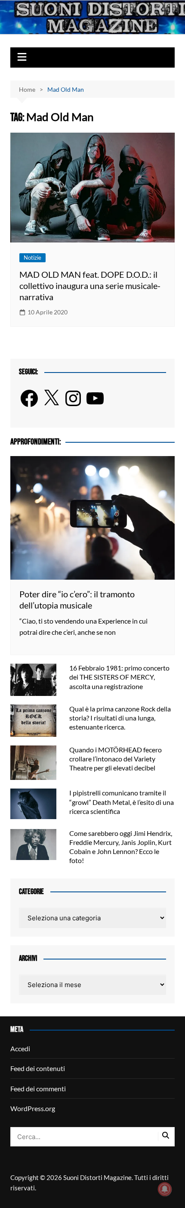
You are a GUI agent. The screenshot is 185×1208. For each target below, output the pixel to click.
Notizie (32, 257)
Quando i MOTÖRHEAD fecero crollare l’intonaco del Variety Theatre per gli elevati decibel (115, 758)
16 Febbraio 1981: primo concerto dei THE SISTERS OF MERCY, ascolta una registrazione (119, 677)
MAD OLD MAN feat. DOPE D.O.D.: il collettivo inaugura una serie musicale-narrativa (89, 285)
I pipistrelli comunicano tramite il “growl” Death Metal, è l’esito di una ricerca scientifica (121, 802)
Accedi (20, 1048)
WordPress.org (32, 1108)
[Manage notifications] (165, 1189)
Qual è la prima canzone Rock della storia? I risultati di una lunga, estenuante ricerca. (120, 718)
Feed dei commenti (38, 1088)
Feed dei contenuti (37, 1068)
